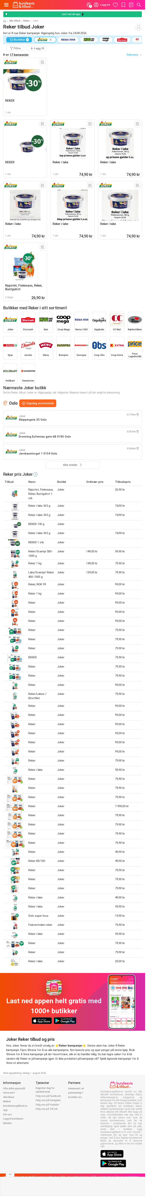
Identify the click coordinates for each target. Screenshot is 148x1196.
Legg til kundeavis (13, 1118)
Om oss (7, 1114)
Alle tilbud (14, 20)
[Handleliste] (131, 5)
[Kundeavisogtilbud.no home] (23, 4)
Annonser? (9, 1092)
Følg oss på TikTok (47, 1108)
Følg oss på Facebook (48, 1096)
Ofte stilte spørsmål (14, 1088)
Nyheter (7, 1123)
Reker (26, 20)
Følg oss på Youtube (47, 1104)
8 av (16, 54)
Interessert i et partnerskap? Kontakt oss (76, 1093)
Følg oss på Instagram (48, 1100)
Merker (7, 1101)
